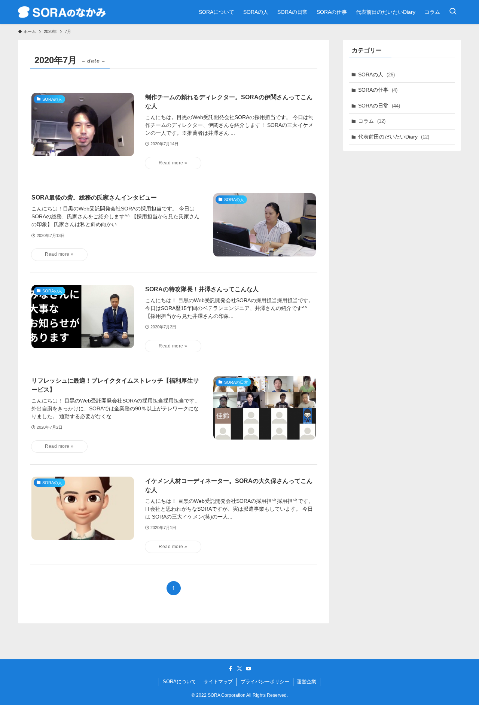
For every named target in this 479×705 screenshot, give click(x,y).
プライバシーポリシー (265, 681)
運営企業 (306, 681)
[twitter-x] (239, 668)
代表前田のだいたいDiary (393, 137)
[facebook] (230, 668)
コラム (371, 121)
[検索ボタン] (453, 12)
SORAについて (179, 681)
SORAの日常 (379, 106)
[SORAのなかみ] (62, 12)
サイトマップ (218, 681)
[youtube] (248, 668)
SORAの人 (376, 75)
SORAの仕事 (377, 90)
